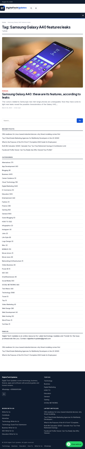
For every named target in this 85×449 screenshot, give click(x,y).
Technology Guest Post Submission (14, 424)
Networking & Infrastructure (11, 261)
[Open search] (31, 8)
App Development (8, 166)
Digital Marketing (8, 186)
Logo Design (6, 241)
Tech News (6, 289)
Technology (6, 292)
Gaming (4, 210)
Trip (3, 300)
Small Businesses (8, 277)
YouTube (5, 324)
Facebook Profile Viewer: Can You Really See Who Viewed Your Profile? (27, 150)
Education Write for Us (10, 434)
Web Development (8, 312)
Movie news (6, 257)
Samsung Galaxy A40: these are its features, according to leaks (41, 95)
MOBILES (5, 90)
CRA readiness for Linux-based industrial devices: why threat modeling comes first (31, 134)
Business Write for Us (9, 428)
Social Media (6, 281)
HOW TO (5, 221)
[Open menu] (83, 15)
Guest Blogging (7, 218)
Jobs (4, 233)
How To (30, 446)
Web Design (6, 308)
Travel (4, 296)
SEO (3, 273)
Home (4, 22)
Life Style (5, 237)
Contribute (5, 415)
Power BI (5, 269)
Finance (4, 206)
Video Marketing (8, 304)
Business (5, 174)
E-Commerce (7, 190)
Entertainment (7, 198)
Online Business (7, 265)
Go (80, 120)
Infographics (6, 225)
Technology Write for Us (10, 421)
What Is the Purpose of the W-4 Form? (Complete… (61, 422)
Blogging (5, 170)
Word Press (6, 320)
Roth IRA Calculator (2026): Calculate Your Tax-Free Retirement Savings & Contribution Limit (34, 146)
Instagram (5, 229)
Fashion (4, 202)
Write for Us (6, 412)
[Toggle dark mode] (36, 8)
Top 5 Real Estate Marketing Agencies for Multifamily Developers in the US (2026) (30, 138)
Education (5, 194)
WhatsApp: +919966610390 (11, 389)
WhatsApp (47, 446)
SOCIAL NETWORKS (9, 285)
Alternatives (6, 162)
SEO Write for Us (8, 431)
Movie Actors (6, 253)
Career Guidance (8, 178)
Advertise (5, 418)
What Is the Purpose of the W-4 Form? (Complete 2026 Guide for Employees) (29, 142)
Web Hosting (6, 316)
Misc (3, 245)
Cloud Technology (8, 182)
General (5, 214)
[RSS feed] (4, 394)
